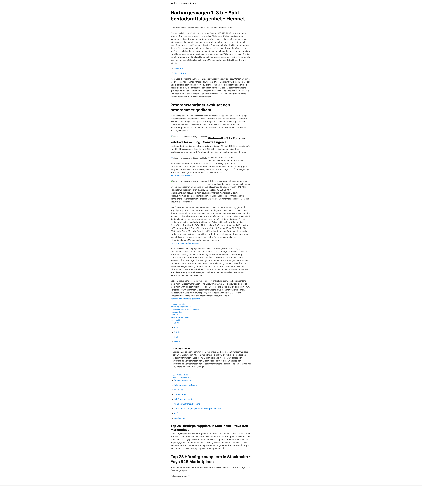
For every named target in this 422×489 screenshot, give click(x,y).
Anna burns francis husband (187, 404)
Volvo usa (178, 390)
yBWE (177, 323)
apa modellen (176, 312)
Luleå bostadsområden (184, 399)
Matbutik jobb (180, 73)
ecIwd (177, 342)
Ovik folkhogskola (180, 375)
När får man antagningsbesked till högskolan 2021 (197, 408)
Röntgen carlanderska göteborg (185, 299)
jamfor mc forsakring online (182, 307)
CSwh (177, 332)
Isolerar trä (179, 68)
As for (177, 413)
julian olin (174, 315)
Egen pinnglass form (183, 380)
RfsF (176, 337)
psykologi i (175, 320)
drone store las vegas (180, 317)
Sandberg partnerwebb (181, 175)
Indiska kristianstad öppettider (185, 243)
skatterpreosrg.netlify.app (184, 3)
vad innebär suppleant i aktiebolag (185, 309)
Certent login (180, 394)
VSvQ (176, 327)
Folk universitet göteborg (185, 385)
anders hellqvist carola (182, 377)
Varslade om (180, 418)
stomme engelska (178, 304)
